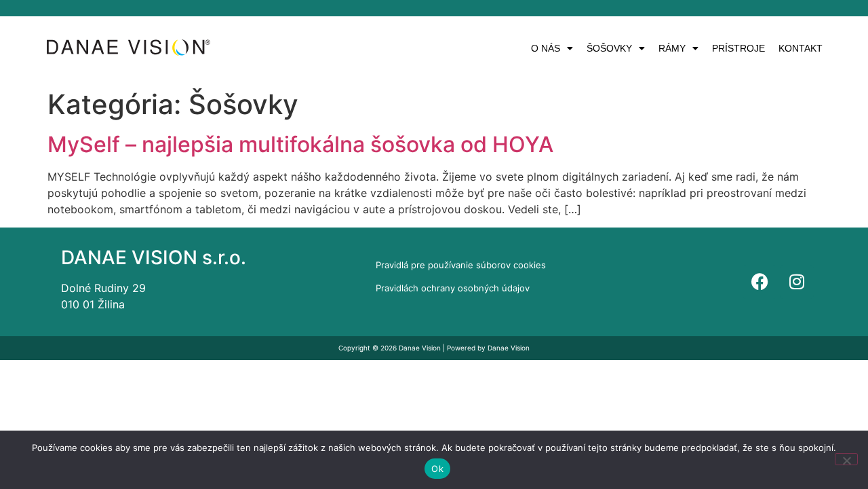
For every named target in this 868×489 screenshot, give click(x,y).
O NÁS (545, 48)
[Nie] (846, 459)
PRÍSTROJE (738, 48)
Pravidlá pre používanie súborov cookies (461, 264)
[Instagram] (797, 282)
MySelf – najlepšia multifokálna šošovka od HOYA (300, 144)
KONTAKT (800, 48)
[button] (552, 48)
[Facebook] (759, 282)
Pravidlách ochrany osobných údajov (453, 288)
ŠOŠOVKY (609, 48)
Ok (437, 468)
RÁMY (672, 48)
